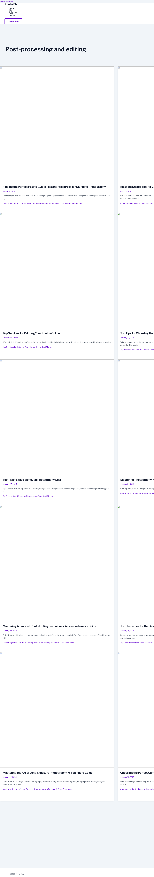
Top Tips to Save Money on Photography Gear (32, 479)
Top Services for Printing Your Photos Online (31, 333)
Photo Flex (12, 4)
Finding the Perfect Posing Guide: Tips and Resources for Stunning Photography (54, 186)
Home (11, 8)
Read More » (42, 203)
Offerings (13, 12)
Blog (11, 14)
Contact (12, 16)
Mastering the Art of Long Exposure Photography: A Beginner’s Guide (47, 772)
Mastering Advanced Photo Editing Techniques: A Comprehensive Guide (49, 626)
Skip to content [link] (7, 1)
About (11, 10)
